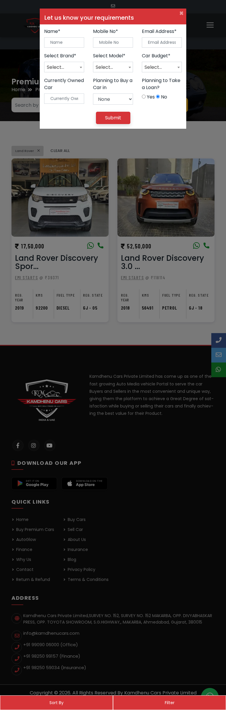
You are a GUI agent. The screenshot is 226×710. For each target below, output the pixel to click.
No (164, 96)
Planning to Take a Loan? (161, 84)
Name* (52, 31)
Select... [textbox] (55, 67)
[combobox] (64, 67)
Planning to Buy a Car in (112, 84)
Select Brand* (60, 55)
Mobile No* (105, 31)
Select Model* (109, 55)
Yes (151, 96)
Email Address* (159, 31)
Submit (113, 117)
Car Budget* (156, 55)
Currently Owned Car (64, 84)
